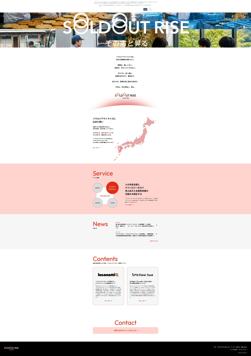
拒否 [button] (150, 9)
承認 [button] (145, 9)
